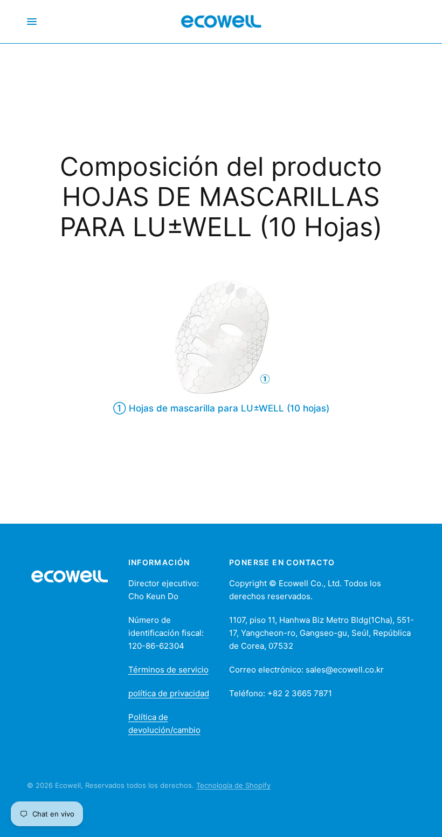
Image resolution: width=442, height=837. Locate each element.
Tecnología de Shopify (233, 785)
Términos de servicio (168, 669)
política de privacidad (168, 693)
